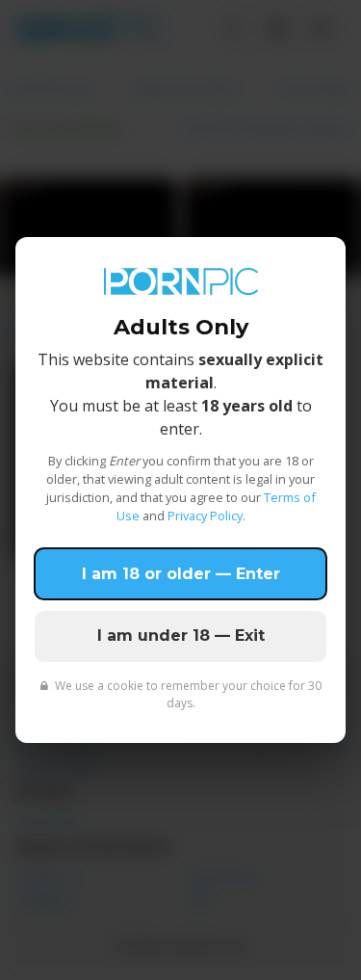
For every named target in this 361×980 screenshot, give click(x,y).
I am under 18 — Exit (181, 635)
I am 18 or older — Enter (181, 574)
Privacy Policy (205, 515)
